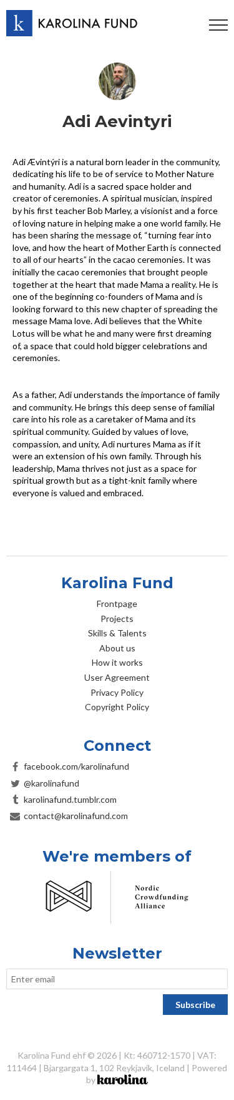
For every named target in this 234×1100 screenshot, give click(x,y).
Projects (117, 618)
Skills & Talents (117, 633)
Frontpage (117, 603)
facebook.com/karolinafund (76, 766)
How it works (117, 662)
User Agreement (117, 677)
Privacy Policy (117, 692)
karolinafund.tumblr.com (70, 799)
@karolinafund (51, 783)
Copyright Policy (117, 706)
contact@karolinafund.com (76, 815)
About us (117, 648)
